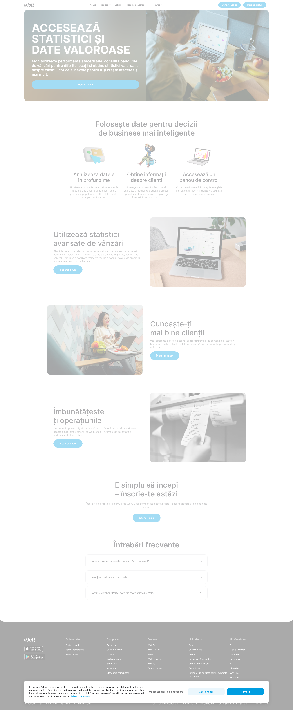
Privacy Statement (80, 696)
